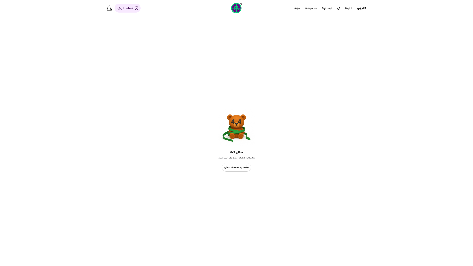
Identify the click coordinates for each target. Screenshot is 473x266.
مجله (297, 8)
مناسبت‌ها (311, 8)
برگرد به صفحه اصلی (236, 167)
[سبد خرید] (109, 8)
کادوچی (362, 8)
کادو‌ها (349, 8)
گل (339, 8)
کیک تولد (327, 8)
